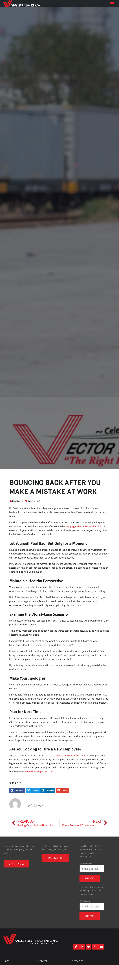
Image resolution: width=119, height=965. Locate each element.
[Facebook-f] (76, 947)
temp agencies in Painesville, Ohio (84, 526)
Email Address (86, 863)
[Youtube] (101, 947)
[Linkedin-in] (82, 947)
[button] (112, 8)
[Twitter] (88, 947)
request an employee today (39, 771)
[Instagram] (95, 947)
